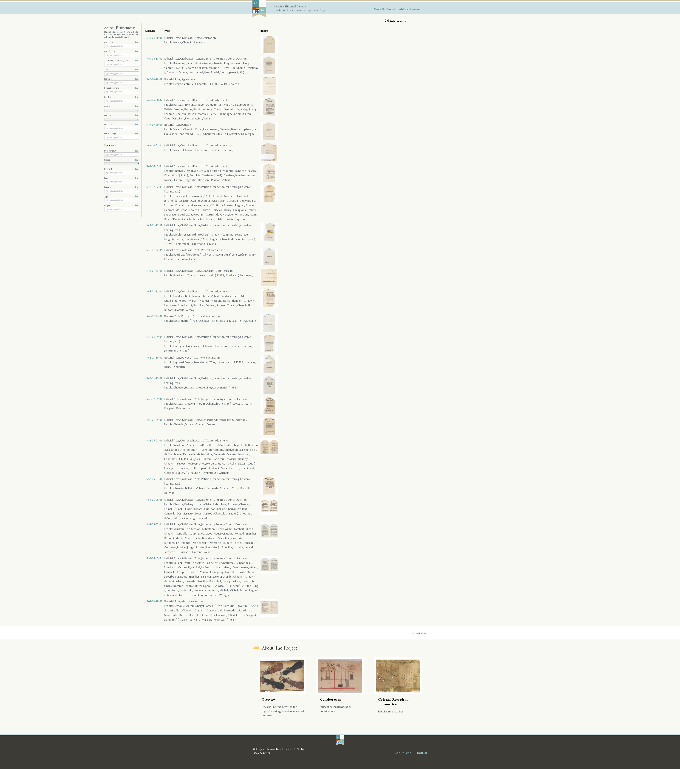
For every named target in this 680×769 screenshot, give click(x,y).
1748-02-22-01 (153, 316)
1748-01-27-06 (153, 291)
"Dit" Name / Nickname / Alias (121, 61)
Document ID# (121, 151)
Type (121, 196)
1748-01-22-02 (153, 225)
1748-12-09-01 (153, 399)
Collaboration (330, 700)
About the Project (384, 9)
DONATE (422, 753)
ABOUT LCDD (403, 753)
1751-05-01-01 (153, 440)
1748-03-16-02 (153, 357)
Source (121, 160)
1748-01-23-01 (153, 270)
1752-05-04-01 (153, 479)
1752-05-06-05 (153, 499)
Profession (121, 79)
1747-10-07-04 (153, 145)
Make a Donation (410, 9)
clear (136, 42)
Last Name (121, 42)
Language (121, 178)
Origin (121, 206)
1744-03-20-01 (153, 38)
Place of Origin (121, 134)
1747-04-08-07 (153, 100)
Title (121, 70)
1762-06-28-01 (153, 601)
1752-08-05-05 (153, 558)
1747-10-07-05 (153, 166)
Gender (121, 106)
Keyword (121, 169)
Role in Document (121, 88)
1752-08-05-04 (153, 524)
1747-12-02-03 (153, 187)
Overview (269, 700)
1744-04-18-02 (153, 58)
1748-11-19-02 (153, 378)
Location (121, 187)
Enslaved (121, 115)
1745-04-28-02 (153, 79)
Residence (121, 97)
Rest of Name (121, 52)
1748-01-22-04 (153, 250)
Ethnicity (121, 125)
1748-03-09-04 (153, 337)
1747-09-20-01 (153, 124)
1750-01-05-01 (153, 419)
